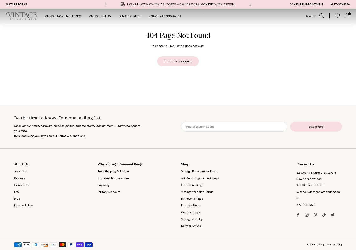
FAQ (16, 192)
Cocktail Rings (190, 212)
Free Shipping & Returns (114, 171)
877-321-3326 (305, 205)
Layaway (104, 185)
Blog (17, 198)
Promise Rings (190, 205)
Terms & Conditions (71, 136)
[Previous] (105, 4)
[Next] (250, 4)
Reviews (19, 178)
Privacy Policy (23, 205)
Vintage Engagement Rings (63, 16)
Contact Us (22, 185)
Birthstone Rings (192, 198)
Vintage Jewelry (100, 16)
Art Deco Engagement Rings (200, 178)
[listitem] (178, 4)
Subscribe (316, 127)
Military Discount (109, 192)
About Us (20, 171)
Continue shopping (178, 61)
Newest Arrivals (191, 226)
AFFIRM (229, 4)
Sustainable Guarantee (113, 178)
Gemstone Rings (130, 16)
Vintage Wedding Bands (165, 16)
